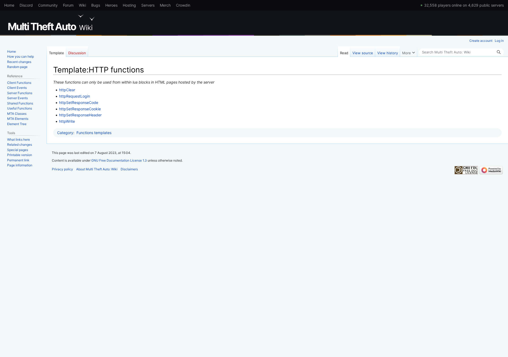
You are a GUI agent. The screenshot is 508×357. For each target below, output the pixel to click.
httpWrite (67, 121)
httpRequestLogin (74, 96)
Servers (148, 5)
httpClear (67, 90)
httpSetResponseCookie (80, 109)
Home (9, 5)
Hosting (129, 5)
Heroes (111, 5)
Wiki (82, 5)
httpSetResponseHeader (80, 115)
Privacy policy (62, 169)
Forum (68, 5)
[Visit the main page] (52, 22)
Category (65, 132)
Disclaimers (129, 169)
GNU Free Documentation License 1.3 (119, 160)
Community (48, 5)
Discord (26, 5)
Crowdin (183, 5)
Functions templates (93, 132)
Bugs (95, 5)
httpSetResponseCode (78, 102)
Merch (165, 5)
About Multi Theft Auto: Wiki (96, 169)
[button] (408, 51)
